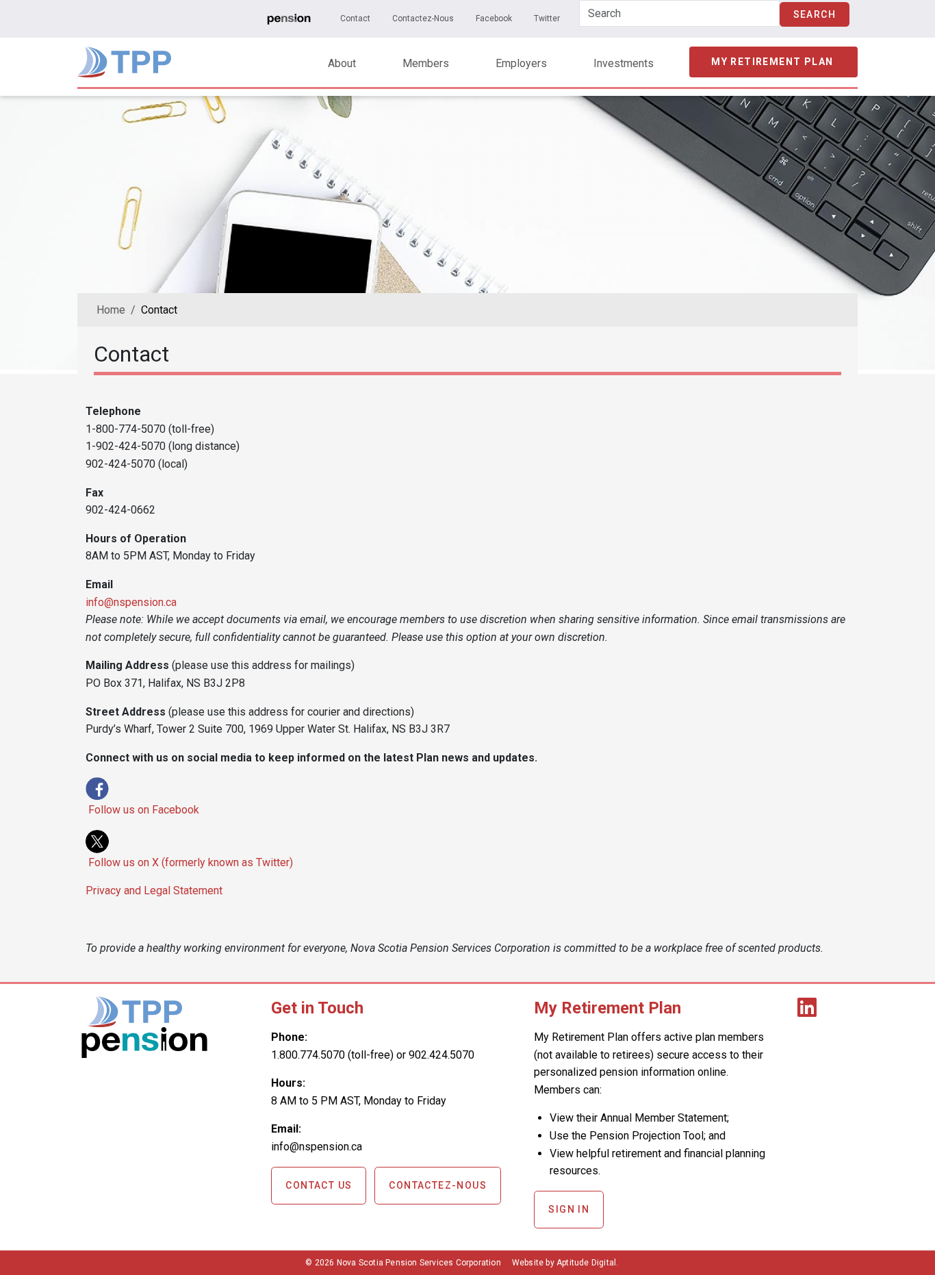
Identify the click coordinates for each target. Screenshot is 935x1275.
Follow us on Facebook (143, 809)
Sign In (568, 1209)
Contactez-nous (438, 1185)
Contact (355, 18)
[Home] (124, 56)
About (342, 63)
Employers (521, 63)
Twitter (547, 18)
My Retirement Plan (772, 61)
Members (425, 63)
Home (111, 309)
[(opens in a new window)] (289, 18)
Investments (623, 63)
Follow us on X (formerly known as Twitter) (190, 862)
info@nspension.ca (131, 602)
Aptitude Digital (586, 1262)
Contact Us (318, 1185)
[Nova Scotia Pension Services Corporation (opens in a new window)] (144, 1052)
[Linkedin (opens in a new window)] (809, 1011)
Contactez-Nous (423, 18)
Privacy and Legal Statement (154, 890)
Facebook (494, 18)
